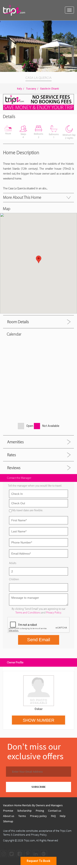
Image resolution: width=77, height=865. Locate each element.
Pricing (40, 810)
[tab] (38, 321)
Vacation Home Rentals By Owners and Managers (33, 805)
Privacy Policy (53, 612)
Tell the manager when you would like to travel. (35, 485)
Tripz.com (29, 840)
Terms (22, 816)
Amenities (15, 441)
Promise (8, 810)
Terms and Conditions (27, 612)
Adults (12, 563)
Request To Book (38, 861)
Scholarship (24, 810)
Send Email (38, 639)
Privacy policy (38, 816)
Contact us (54, 810)
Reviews (13, 467)
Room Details (18, 321)
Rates (11, 454)
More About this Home (22, 197)
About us (8, 816)
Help (63, 816)
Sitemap (8, 821)
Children (14, 579)
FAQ (53, 816)
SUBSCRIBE (38, 787)
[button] (73, 24)
